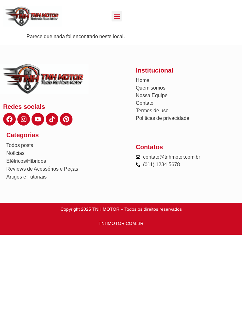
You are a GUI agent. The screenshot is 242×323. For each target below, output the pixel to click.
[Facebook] (9, 119)
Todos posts (19, 145)
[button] (117, 16)
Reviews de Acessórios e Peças (42, 169)
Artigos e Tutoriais (26, 176)
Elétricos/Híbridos (26, 161)
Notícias (15, 153)
